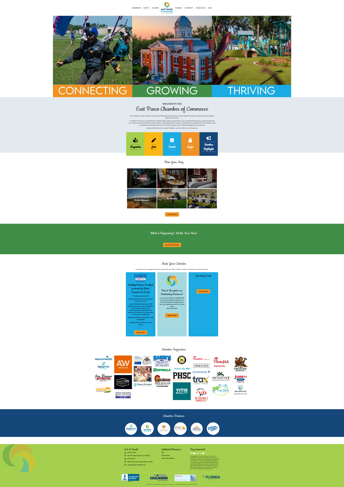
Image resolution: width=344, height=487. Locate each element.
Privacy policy (165, 455)
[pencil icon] (153, 141)
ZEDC (210, 8)
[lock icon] (190, 141)
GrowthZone (194, 484)
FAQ (162, 452)
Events (146, 8)
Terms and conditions (167, 458)
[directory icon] (135, 141)
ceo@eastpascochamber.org (205, 468)
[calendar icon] (172, 141)
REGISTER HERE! (172, 308)
